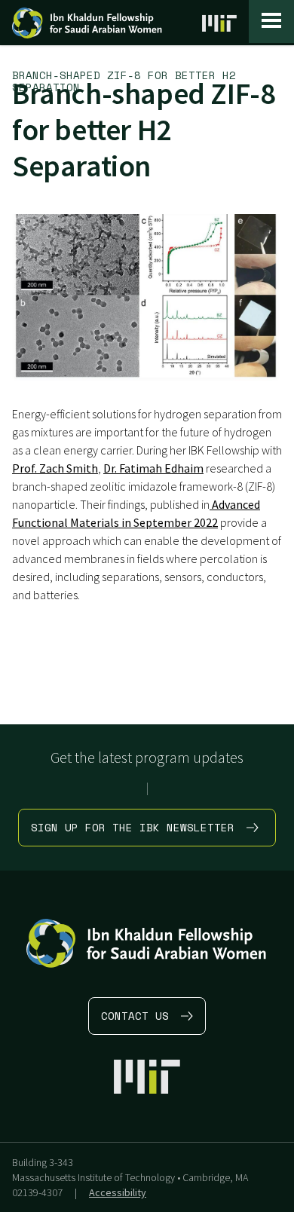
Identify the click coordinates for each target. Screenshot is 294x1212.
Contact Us (135, 1016)
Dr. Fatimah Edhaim (153, 468)
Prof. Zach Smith (55, 468)
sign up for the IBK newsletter (132, 827)
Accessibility (117, 1192)
